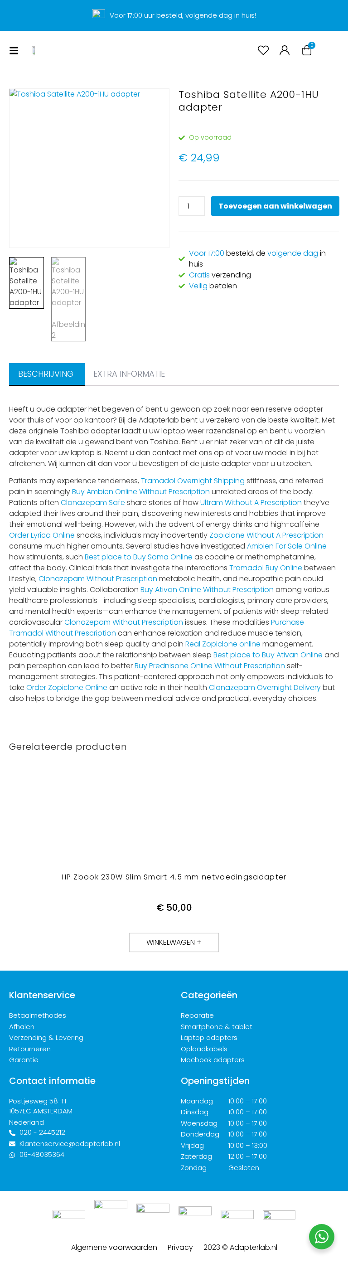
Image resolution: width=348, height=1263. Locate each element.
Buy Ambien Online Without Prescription (141, 491)
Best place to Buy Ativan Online (268, 655)
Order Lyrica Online (42, 535)
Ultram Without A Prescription (251, 502)
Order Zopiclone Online (66, 687)
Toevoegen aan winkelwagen (275, 206)
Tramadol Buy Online (265, 568)
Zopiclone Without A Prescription (266, 535)
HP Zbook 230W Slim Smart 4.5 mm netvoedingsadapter (174, 877)
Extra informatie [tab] (129, 373)
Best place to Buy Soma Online (139, 557)
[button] (174, 942)
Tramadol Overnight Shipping (193, 481)
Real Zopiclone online (223, 644)
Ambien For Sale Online (287, 546)
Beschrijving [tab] (45, 373)
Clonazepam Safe (93, 502)
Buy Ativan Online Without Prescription (207, 589)
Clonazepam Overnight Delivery (265, 687)
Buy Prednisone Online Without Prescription (210, 666)
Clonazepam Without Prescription (98, 578)
